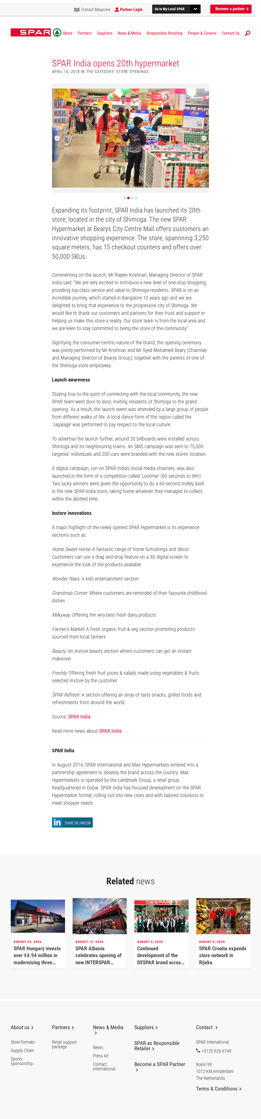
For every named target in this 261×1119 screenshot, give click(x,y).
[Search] (247, 33)
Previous (57, 138)
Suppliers (104, 33)
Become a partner (230, 8)
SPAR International (36, 32)
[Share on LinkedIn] (72, 826)
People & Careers (202, 33)
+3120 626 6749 (216, 1050)
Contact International (104, 1066)
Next (203, 138)
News (98, 1047)
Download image (204, 89)
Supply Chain (22, 1050)
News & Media (129, 33)
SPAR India (79, 717)
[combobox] (176, 8)
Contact (205, 1027)
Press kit (100, 1056)
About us (20, 1027)
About (67, 33)
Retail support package (64, 1044)
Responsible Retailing (164, 33)
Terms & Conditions (217, 1089)
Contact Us (231, 33)
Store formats (23, 1042)
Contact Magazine (95, 9)
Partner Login (131, 9)
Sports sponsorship (22, 1061)
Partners (85, 33)
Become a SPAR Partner (159, 1064)
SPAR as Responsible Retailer (156, 1046)
